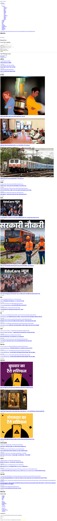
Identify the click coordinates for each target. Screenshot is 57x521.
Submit (2, 51)
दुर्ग (4, 14)
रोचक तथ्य (3, 25)
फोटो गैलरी (3, 28)
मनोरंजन (3, 27)
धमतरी (5, 13)
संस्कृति (6, 31)
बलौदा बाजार (5, 7)
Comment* (1, 45)
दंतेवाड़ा (5, 12)
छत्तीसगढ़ (3, 6)
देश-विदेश (3, 20)
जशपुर (5, 16)
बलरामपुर (5, 8)
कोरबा (4, 19)
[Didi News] (3, 3)
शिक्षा (2, 22)
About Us (3, 508)
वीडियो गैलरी (3, 29)
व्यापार (3, 24)
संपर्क (34, 31)
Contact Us (3, 511)
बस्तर (4, 9)
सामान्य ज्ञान (18, 31)
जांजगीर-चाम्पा (6, 15)
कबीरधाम (5, 17)
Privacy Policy (4, 509)
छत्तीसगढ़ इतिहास (4, 26)
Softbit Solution (23, 519)
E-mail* (1, 47)
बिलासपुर (5, 11)
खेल (2, 23)
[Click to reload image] (3, 49)
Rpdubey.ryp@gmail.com (6, 518)
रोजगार (8, 31)
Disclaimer (3, 510)
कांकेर (4, 18)
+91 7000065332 (6, 516)
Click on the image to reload (4, 50)
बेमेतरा (5, 10)
